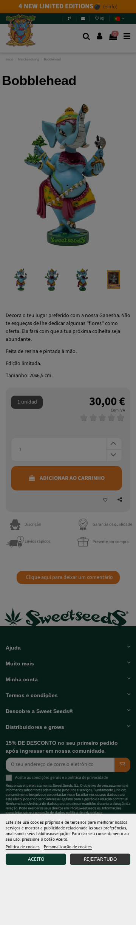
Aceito (36, 859)
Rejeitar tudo (100, 859)
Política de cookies (23, 846)
